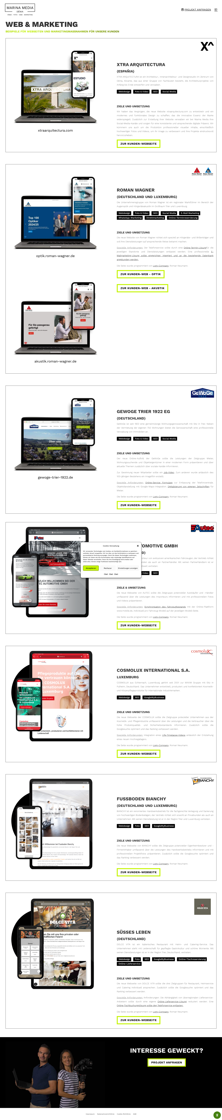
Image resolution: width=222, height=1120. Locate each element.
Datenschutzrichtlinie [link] (105, 1114)
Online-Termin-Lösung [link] (195, 247)
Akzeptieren (91, 568)
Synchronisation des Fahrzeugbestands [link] (165, 606)
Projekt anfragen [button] (166, 1062)
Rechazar (108, 568)
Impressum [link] (90, 1114)
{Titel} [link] (106, 574)
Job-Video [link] (169, 472)
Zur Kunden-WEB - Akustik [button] (142, 288)
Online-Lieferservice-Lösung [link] (172, 1001)
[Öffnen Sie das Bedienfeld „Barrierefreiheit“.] (217, 1115)
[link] (20, 9)
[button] (138, 546)
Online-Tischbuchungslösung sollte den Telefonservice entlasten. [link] (150, 1005)
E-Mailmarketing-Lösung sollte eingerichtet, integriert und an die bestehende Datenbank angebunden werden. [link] (165, 255)
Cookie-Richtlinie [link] (124, 1114)
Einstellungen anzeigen (128, 568)
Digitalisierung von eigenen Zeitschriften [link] (189, 486)
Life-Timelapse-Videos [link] (173, 735)
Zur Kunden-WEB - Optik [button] (140, 274)
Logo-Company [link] (161, 265)
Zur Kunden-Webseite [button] (138, 143)
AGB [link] (134, 1114)
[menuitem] (20, 9)
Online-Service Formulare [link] (159, 482)
